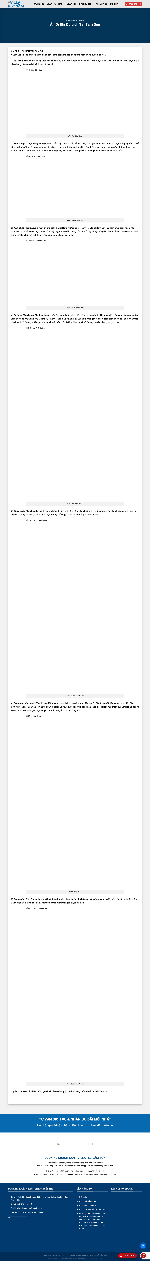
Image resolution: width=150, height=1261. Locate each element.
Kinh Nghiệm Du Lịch (75, 20)
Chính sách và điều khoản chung (93, 1209)
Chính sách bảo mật (87, 1201)
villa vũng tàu (89, 1219)
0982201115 (26, 1204)
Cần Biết (114, 4)
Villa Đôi (71, 4)
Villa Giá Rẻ (101, 4)
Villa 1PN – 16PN (54, 4)
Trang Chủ (39, 4)
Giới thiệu (83, 1197)
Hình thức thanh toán (88, 1205)
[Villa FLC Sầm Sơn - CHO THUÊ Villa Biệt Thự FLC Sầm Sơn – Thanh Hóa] (19, 4)
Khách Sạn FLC (86, 4)
